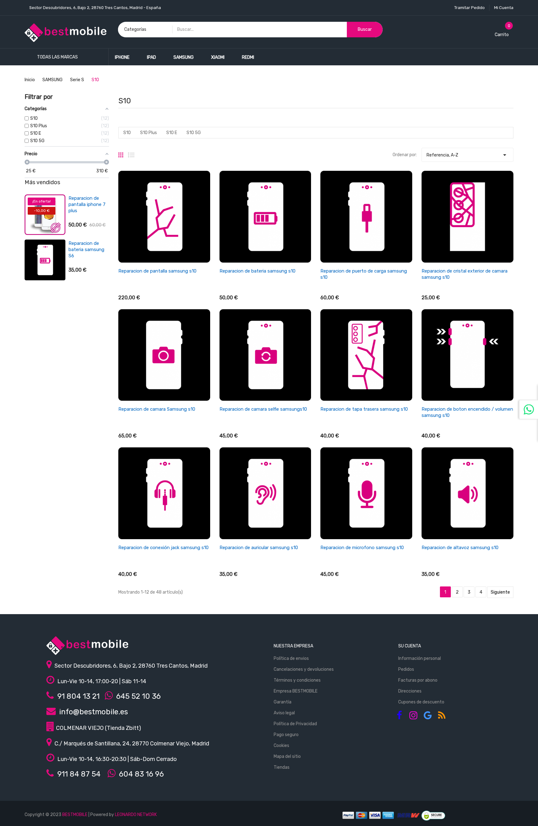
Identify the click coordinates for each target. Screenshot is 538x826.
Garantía (282, 702)
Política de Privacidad (295, 723)
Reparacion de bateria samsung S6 (86, 249)
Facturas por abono (417, 680)
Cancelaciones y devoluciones (304, 669)
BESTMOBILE (74, 814)
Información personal (419, 658)
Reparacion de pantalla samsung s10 (157, 271)
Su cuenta (409, 646)
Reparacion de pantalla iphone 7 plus (87, 204)
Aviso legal (284, 713)
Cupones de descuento (421, 702)
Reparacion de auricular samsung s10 (258, 547)
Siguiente (500, 592)
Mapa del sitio (287, 756)
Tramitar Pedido (469, 7)
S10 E (171, 132)
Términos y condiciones (297, 680)
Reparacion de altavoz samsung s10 (460, 547)
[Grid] (120, 152)
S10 (127, 132)
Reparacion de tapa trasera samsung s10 (364, 409)
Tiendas (282, 767)
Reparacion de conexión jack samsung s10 (163, 547)
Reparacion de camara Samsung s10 (156, 409)
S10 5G (193, 132)
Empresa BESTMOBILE (296, 691)
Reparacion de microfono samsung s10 (362, 547)
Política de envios (291, 658)
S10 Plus (148, 132)
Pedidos (406, 669)
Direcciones (410, 691)
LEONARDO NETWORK (136, 814)
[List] (131, 152)
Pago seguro (286, 734)
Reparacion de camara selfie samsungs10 (263, 409)
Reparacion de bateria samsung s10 (257, 271)
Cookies (281, 745)
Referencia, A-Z (467, 155)
